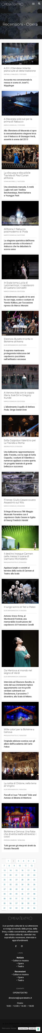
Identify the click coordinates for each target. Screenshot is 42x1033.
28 (22, 880)
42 (34, 889)
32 (10, 884)
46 (22, 894)
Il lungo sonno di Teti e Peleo (19, 607)
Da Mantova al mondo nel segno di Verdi (18, 671)
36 (34, 884)
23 (28, 875)
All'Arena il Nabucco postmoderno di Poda (16, 230)
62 (10, 908)
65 (28, 908)
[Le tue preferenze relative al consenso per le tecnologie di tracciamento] (38, 1029)
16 (22, 870)
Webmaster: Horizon (9, 1028)
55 (4, 903)
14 (10, 870)
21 (16, 875)
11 (26, 866)
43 (4, 894)
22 (22, 875)
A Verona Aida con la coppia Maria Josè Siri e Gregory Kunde (19, 395)
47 (28, 894)
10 (20, 866)
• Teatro (20, 966)
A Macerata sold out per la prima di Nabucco (18, 120)
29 (28, 880)
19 (4, 875)
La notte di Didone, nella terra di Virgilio (20, 784)
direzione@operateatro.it (20, 998)
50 (10, 899)
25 (4, 880)
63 (16, 908)
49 (4, 899)
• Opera (20, 963)
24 (34, 875)
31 (4, 884)
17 (28, 870)
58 (22, 903)
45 (16, 894)
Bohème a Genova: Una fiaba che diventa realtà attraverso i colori (20, 834)
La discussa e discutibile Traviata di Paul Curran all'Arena (17, 175)
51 (16, 899)
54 (34, 899)
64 (22, 908)
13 (4, 870)
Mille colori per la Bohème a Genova (19, 730)
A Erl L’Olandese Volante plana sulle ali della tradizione (20, 69)
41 (28, 889)
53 (28, 899)
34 (22, 884)
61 (4, 908)
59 (28, 903)
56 (10, 903)
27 (16, 880)
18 (34, 870)
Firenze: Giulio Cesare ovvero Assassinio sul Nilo (20, 501)
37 (4, 889)
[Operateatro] (13, 4)
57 (16, 903)
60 (34, 903)
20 (10, 875)
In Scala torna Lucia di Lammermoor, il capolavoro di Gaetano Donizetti (19, 285)
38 (10, 889)
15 (16, 870)
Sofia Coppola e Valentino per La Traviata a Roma (20, 441)
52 (22, 899)
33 (16, 884)
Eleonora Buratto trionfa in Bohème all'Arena (18, 340)
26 (10, 880)
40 (22, 889)
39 (16, 889)
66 (34, 908)
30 (34, 880)
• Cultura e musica (20, 960)
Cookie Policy (33, 1028)
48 (34, 894)
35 (28, 884)
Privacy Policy (23, 1028)
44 (10, 894)
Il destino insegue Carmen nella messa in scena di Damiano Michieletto (18, 556)
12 (31, 866)
